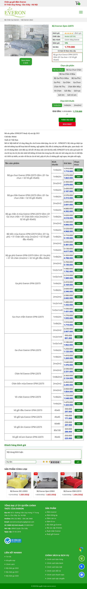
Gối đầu (67, 91)
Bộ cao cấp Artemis (54, 528)
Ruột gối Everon (53, 534)
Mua (78, 170)
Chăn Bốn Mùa (74, 86)
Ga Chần (66, 82)
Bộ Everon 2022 (27, 20)
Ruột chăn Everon (54, 531)
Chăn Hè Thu (59, 86)
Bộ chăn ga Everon (54, 524)
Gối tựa (77, 91)
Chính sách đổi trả (54, 571)
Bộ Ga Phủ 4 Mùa (61, 78)
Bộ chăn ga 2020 (12, 576)
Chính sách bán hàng (55, 559)
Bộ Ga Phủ (76, 78)
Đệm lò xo (51, 521)
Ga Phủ (57, 82)
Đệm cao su (51, 518)
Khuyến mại (10, 560)
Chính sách (10, 564)
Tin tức (8, 557)
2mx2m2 (77, 105)
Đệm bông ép (52, 515)
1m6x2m (57, 105)
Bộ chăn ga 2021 (12, 572)
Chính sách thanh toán (55, 575)
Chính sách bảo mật (54, 567)
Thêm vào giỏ (67, 120)
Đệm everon (52, 512)
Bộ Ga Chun (58, 70)
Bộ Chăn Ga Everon (11, 20)
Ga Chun (77, 82)
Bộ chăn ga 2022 (12, 568)
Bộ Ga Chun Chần (73, 70)
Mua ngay (67, 124)
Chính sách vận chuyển (56, 578)
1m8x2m (67, 105)
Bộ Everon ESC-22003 (16, 491)
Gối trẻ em (71, 95)
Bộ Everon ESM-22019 (70, 491)
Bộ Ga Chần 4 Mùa (67, 74)
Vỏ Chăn (57, 91)
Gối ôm (61, 95)
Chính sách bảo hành (55, 563)
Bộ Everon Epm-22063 (43, 491)
